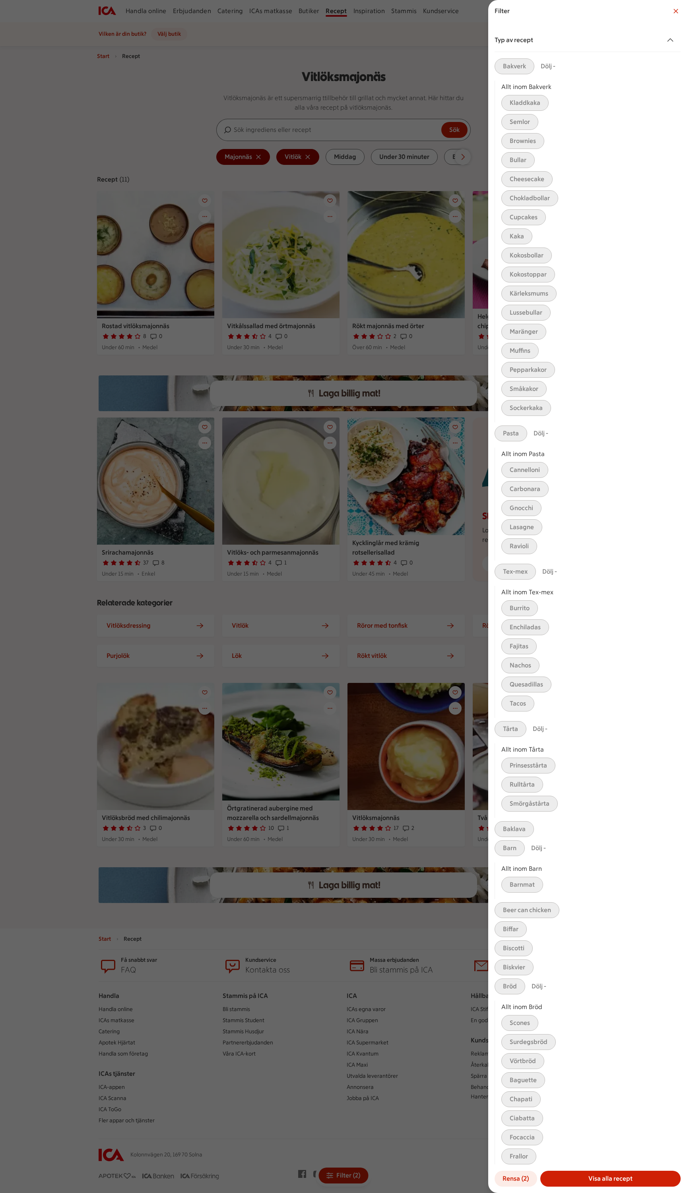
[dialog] (587, 596)
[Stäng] (676, 11)
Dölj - (548, 66)
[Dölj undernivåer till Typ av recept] (672, 40)
